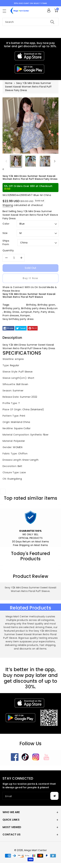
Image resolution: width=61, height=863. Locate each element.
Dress (16, 312)
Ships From (6, 242)
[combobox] (30, 22)
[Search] (52, 22)
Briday (7, 312)
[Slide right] (54, 161)
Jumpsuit (26, 312)
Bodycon (52, 308)
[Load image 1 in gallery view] (16, 161)
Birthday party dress (33, 308)
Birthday (31, 304)
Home (8, 83)
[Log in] (49, 10)
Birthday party (11, 308)
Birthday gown (46, 304)
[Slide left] (6, 161)
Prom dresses (11, 315)
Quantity (8, 250)
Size (5, 233)
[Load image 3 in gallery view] (45, 161)
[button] (6, 11)
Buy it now (30, 278)
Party (36, 312)
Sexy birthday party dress (18, 319)
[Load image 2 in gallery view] (30, 161)
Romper (25, 315)
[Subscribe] (54, 796)
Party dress (47, 312)
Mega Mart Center (35, 850)
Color (6, 223)
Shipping (8, 205)
